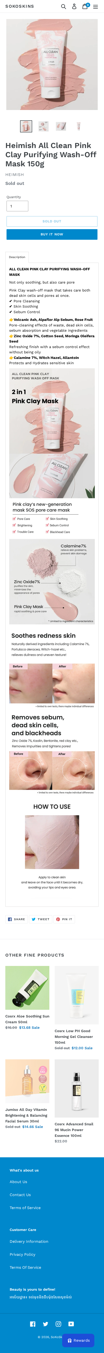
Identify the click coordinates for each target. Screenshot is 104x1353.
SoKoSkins (19, 6)
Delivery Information (29, 1241)
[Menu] (95, 6)
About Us (18, 1181)
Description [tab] (17, 257)
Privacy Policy (22, 1254)
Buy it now (52, 234)
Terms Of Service (25, 1267)
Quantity (14, 197)
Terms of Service (25, 1207)
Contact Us (20, 1194)
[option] (26, 126)
